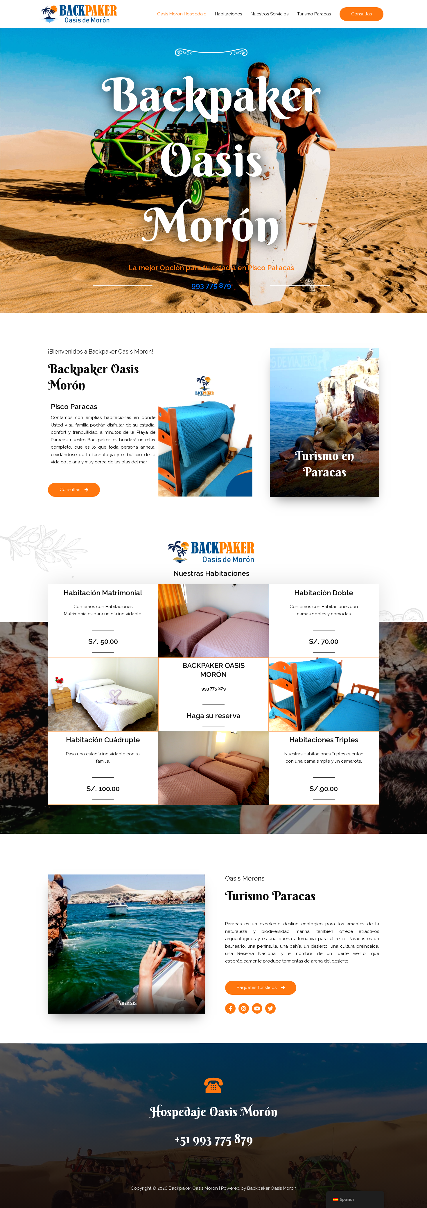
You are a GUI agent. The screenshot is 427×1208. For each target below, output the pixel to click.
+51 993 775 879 (213, 1138)
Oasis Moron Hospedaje (181, 14)
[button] (361, 14)
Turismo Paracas (314, 14)
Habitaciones (228, 14)
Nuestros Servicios (269, 14)
